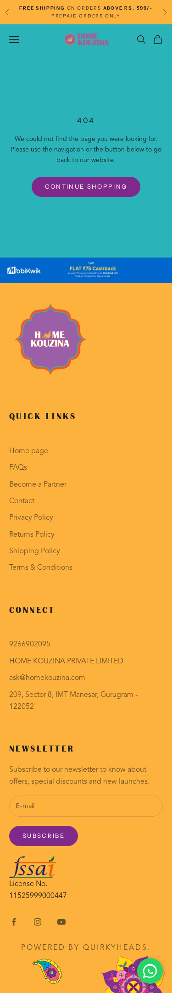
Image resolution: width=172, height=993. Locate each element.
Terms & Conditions (40, 568)
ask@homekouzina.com (47, 678)
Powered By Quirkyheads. (85, 948)
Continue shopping (86, 186)
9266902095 (29, 644)
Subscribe (43, 835)
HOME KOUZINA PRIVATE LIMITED (66, 661)
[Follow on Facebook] (13, 921)
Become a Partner (38, 484)
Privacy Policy (31, 518)
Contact (21, 501)
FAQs (18, 467)
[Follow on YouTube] (61, 921)
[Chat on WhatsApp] (150, 971)
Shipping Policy (34, 551)
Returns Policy (32, 535)
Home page (28, 451)
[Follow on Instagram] (37, 921)
